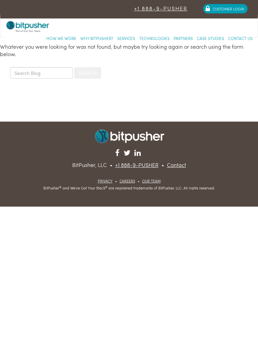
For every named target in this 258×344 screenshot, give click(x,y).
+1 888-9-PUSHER (160, 8)
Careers (127, 180)
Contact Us (240, 38)
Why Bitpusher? (96, 38)
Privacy (105, 180)
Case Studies (210, 38)
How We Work (61, 38)
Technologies (154, 38)
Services (126, 38)
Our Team (151, 180)
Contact (176, 165)
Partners (183, 38)
